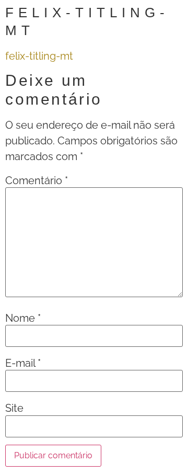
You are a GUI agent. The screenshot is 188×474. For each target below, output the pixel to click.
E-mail (23, 363)
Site (14, 408)
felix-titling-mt (39, 56)
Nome (23, 318)
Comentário (36, 180)
